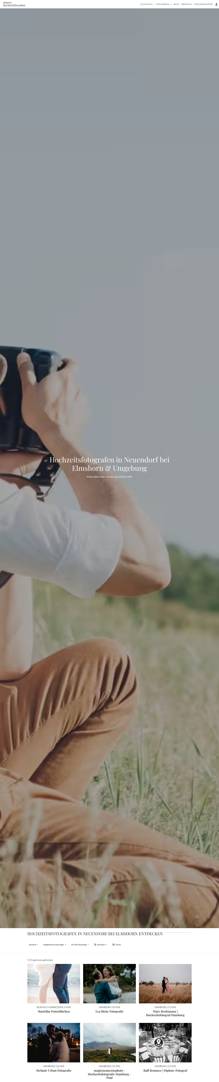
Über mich (186, 4)
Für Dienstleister (203, 4)
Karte (118, 944)
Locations (146, 4)
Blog (176, 4)
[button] (216, 4)
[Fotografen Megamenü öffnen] (171, 4)
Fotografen (162, 4)
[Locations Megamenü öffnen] (153, 4)
